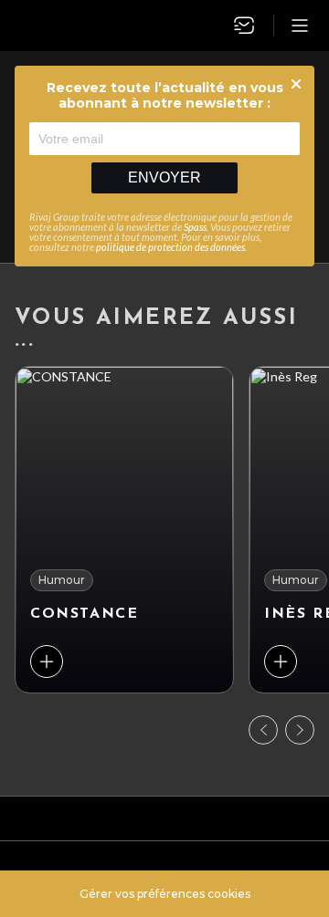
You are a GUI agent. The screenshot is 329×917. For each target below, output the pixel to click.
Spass (195, 227)
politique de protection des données (170, 247)
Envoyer (164, 177)
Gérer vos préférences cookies (165, 894)
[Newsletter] (244, 25)
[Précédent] (263, 730)
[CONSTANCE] (124, 530)
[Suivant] (299, 730)
